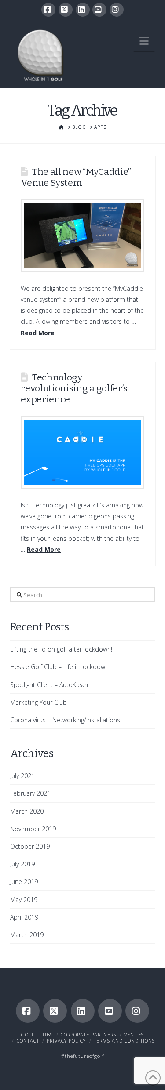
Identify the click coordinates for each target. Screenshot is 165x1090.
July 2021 (22, 775)
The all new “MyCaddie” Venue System (76, 177)
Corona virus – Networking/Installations (65, 720)
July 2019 (22, 864)
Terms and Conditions (124, 1040)
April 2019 (24, 917)
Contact (28, 1040)
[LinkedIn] (83, 10)
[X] (66, 10)
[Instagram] (117, 10)
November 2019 (33, 829)
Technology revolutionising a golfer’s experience (74, 388)
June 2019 (24, 881)
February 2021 (30, 793)
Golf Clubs (37, 1034)
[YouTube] (99, 10)
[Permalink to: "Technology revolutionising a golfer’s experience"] (82, 452)
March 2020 (27, 811)
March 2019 (27, 935)
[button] (144, 41)
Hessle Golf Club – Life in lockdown (59, 667)
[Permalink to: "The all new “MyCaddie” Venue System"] (82, 235)
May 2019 (23, 899)
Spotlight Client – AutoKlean (49, 685)
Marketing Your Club (38, 702)
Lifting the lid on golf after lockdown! (61, 649)
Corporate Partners (88, 1034)
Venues (134, 1034)
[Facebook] (48, 10)
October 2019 (30, 846)
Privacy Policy (66, 1040)
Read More (38, 333)
